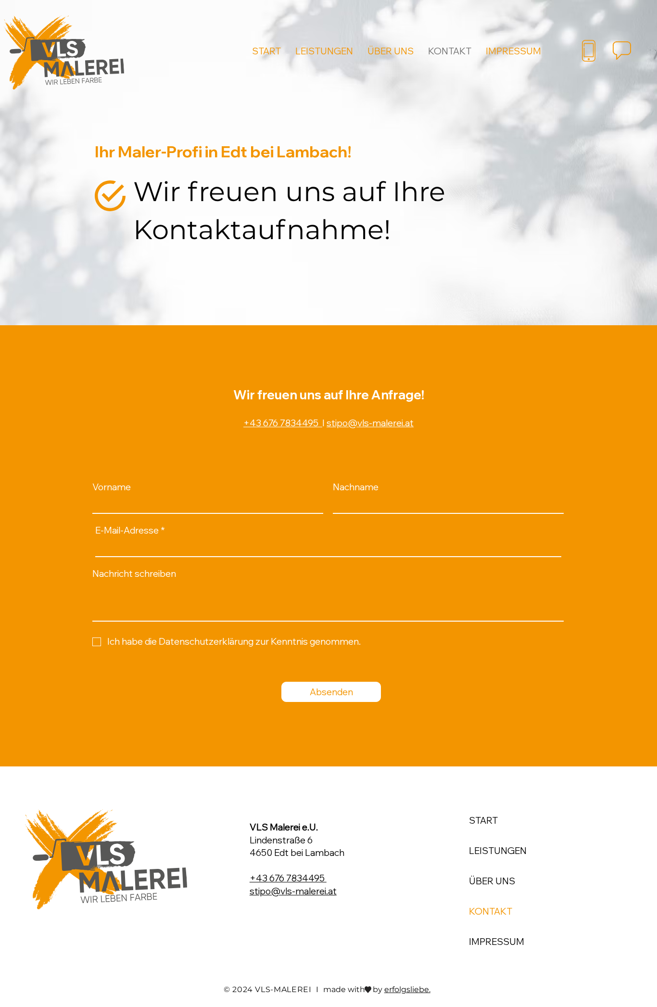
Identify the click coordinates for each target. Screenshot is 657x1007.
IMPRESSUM (496, 941)
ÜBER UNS (492, 881)
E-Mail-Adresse (127, 530)
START (483, 820)
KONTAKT (490, 911)
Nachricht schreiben (134, 573)
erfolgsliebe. (407, 989)
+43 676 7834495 (282, 423)
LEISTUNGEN (498, 850)
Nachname (356, 487)
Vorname (111, 487)
